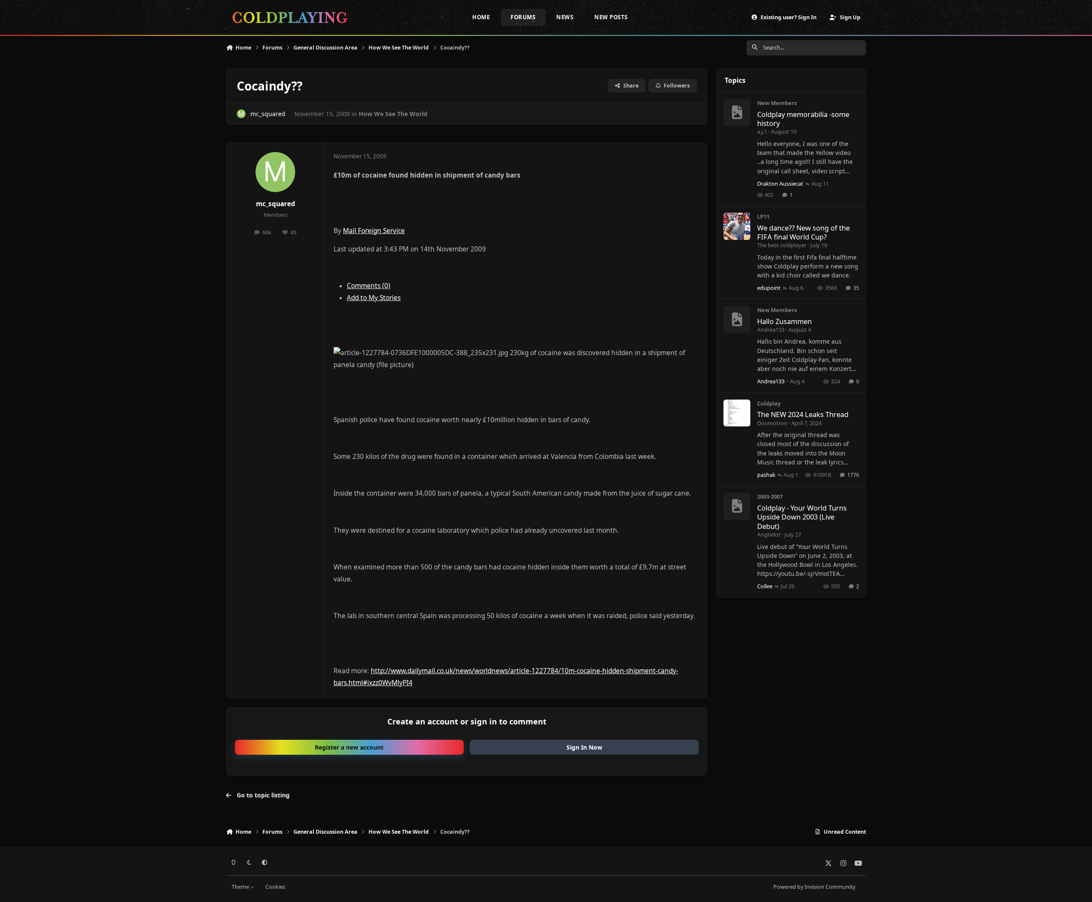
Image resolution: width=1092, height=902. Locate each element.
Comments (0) (368, 285)
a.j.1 (762, 131)
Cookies (275, 886)
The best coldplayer (782, 245)
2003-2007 (770, 496)
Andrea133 (770, 329)
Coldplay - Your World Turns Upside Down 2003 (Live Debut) (802, 517)
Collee (765, 586)
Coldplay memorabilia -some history (803, 118)
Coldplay (769, 403)
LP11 (763, 216)
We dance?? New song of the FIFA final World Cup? (803, 232)
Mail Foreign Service (374, 230)
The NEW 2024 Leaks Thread (802, 414)
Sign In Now (584, 747)
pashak (766, 475)
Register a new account (349, 747)
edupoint (769, 288)
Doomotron (772, 423)
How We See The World (393, 114)
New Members (777, 103)
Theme (241, 886)
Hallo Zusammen (784, 321)
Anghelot (769, 534)
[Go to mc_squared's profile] (241, 113)
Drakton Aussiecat (780, 183)
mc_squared (267, 114)
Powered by (814, 886)
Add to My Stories (374, 297)
